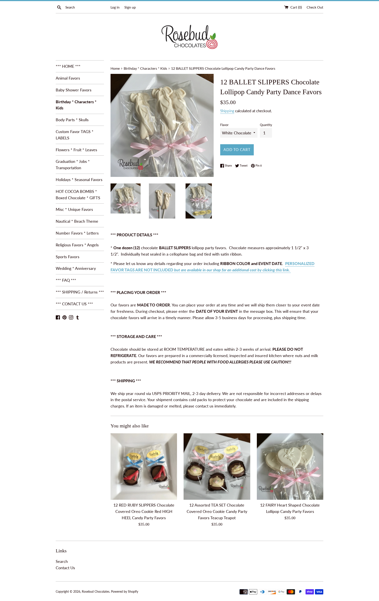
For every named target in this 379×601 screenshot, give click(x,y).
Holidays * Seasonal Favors (79, 179)
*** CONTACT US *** (74, 303)
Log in (115, 7)
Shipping (227, 110)
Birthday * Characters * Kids (76, 104)
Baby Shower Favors (73, 89)
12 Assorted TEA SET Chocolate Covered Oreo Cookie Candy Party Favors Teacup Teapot (217, 511)
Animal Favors (68, 78)
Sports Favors (67, 256)
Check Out (315, 7)
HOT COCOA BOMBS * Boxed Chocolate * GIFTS (78, 194)
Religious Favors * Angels (77, 244)
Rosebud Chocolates (95, 591)
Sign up (130, 7)
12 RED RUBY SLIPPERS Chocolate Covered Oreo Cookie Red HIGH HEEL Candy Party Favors (143, 511)
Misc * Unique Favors (74, 209)
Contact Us (65, 567)
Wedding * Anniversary (76, 268)
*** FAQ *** (66, 280)
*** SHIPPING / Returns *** (80, 292)
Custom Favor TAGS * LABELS (74, 134)
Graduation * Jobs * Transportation (73, 164)
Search (62, 561)
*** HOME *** (68, 66)
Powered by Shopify (124, 591)
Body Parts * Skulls (72, 119)
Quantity (266, 125)
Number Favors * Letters (77, 233)
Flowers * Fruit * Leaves (76, 149)
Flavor (224, 125)
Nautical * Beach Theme (77, 221)
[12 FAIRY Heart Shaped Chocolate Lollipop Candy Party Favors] (290, 466)
